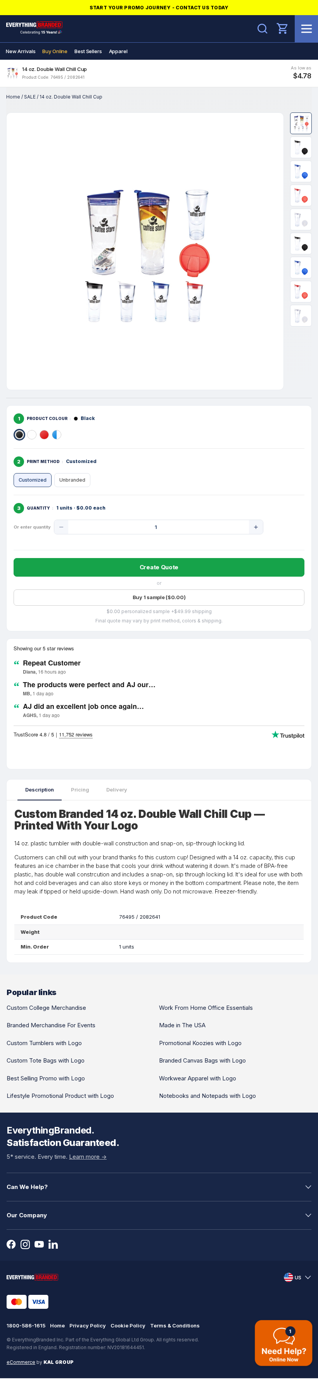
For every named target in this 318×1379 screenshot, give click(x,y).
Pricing (80, 789)
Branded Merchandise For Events (51, 1025)
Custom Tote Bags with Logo (46, 1060)
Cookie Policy (128, 1325)
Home (13, 97)
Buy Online (54, 51)
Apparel (118, 51)
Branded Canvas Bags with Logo (202, 1060)
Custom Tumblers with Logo (44, 1043)
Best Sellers (88, 51)
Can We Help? (27, 1187)
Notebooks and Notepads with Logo (207, 1095)
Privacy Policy (87, 1325)
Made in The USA (182, 1025)
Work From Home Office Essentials (206, 1007)
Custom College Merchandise (46, 1007)
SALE (30, 97)
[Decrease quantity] (61, 527)
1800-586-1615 (26, 1325)
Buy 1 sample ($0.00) (159, 597)
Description (39, 789)
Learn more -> (88, 1156)
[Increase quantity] (256, 527)
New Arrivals (20, 51)
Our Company (27, 1215)
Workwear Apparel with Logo (197, 1078)
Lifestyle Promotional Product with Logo (60, 1095)
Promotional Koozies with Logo (200, 1043)
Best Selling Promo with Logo (46, 1078)
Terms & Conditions (175, 1325)
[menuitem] (20, 51)
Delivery (116, 789)
